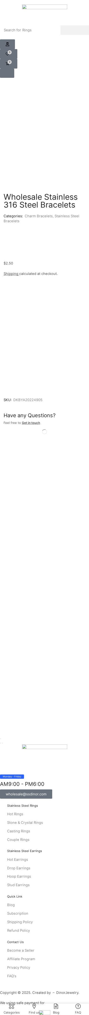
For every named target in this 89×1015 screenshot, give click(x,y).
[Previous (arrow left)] (0, 743)
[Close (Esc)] (0, 738)
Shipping (11, 274)
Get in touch (31, 423)
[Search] (75, 30)
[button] (7, 44)
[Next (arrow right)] (2, 743)
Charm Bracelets (39, 216)
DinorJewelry (67, 993)
